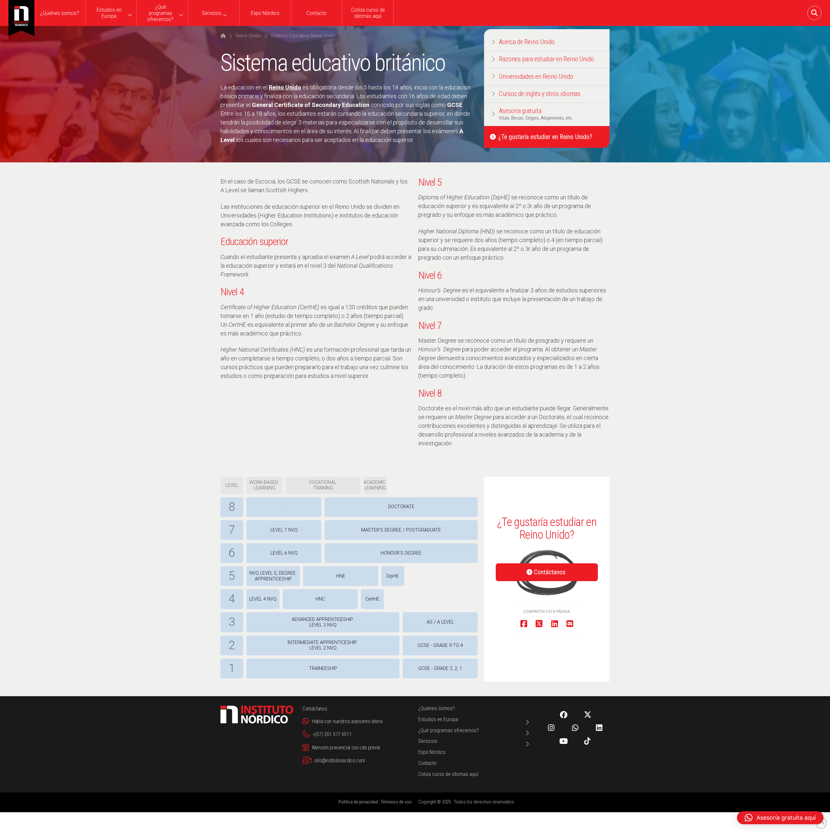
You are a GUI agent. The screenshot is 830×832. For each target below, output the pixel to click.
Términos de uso (396, 802)
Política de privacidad (358, 802)
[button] (814, 13)
